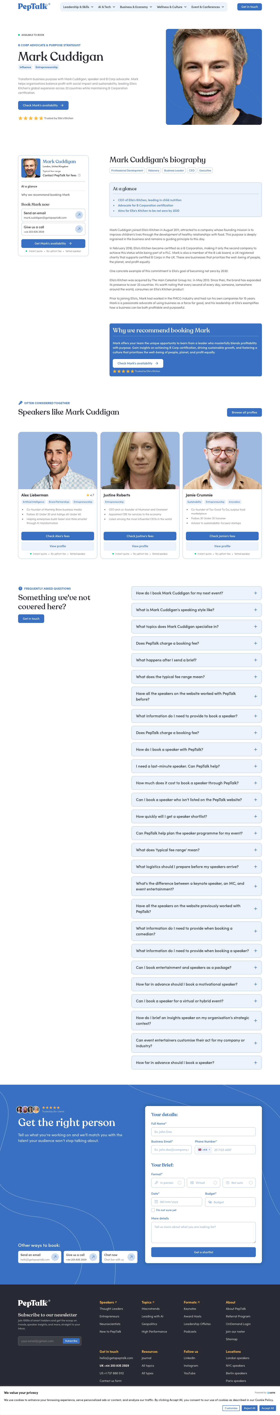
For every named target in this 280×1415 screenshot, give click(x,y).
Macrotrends (151, 1309)
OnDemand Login (238, 1324)
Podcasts (190, 1331)
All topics (148, 1365)
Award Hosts (192, 1316)
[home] (34, 7)
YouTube (189, 1373)
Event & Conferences (205, 7)
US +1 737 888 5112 (112, 1373)
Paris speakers (236, 1381)
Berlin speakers (236, 1373)
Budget (211, 1193)
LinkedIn (189, 1358)
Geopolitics (149, 1324)
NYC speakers (235, 1365)
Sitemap (232, 1339)
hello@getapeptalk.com (116, 1358)
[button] (78, 7)
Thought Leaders (111, 1309)
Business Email (162, 1141)
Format (156, 1174)
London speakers (237, 1358)
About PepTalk (236, 1309)
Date (155, 1193)
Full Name (158, 1123)
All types (147, 1373)
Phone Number (206, 1141)
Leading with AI (152, 1316)
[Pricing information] (79, 175)
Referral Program (238, 1316)
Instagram (191, 1365)
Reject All (249, 1408)
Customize (231, 1408)
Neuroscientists (110, 1324)
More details (160, 1218)
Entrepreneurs (109, 1316)
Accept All (268, 1408)
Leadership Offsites (197, 1324)
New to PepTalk (110, 1331)
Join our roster (235, 1331)
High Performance (154, 1331)
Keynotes (190, 1309)
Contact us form (111, 1381)
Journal (146, 1358)
